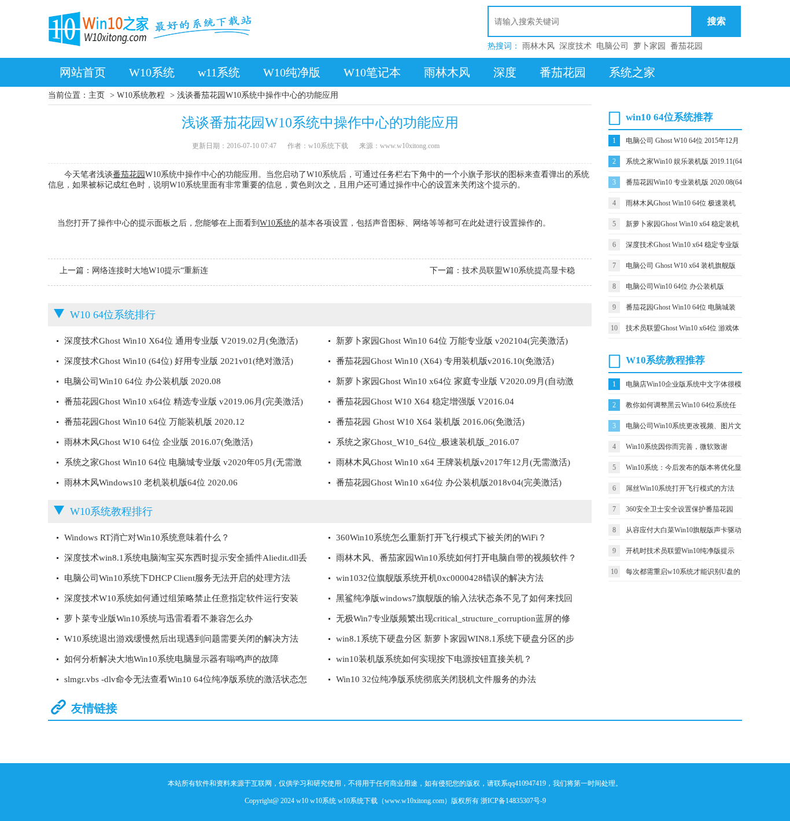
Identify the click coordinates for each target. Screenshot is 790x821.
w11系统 (219, 72)
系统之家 (632, 72)
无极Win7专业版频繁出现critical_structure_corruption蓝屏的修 (453, 618)
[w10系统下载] (152, 29)
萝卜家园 (649, 46)
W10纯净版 (291, 72)
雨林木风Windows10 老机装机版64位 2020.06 (151, 482)
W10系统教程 (141, 95)
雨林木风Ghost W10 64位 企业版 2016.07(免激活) (158, 442)
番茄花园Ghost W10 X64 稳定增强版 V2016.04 (425, 401)
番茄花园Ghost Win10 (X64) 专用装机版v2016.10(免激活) (445, 361)
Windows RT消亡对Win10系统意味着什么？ (147, 537)
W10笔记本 (372, 72)
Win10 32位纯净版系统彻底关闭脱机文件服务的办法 (436, 679)
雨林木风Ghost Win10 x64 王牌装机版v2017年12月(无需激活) (453, 462)
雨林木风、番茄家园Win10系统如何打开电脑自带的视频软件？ (456, 557)
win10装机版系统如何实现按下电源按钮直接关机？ (434, 659)
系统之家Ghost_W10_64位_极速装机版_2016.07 (427, 442)
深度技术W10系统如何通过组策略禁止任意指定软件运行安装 (181, 598)
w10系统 (323, 801)
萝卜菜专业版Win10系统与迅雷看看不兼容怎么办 (158, 618)
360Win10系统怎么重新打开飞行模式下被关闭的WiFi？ (441, 537)
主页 (96, 95)
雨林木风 (538, 46)
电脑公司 (612, 46)
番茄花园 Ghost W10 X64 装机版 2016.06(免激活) (430, 421)
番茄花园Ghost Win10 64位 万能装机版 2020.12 (154, 421)
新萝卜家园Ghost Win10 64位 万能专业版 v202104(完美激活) (452, 340)
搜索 (716, 21)
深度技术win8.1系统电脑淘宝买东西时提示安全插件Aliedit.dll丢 (185, 557)
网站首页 (83, 72)
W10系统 (152, 72)
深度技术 (575, 46)
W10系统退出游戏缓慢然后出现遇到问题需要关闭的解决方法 (181, 638)
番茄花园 (686, 46)
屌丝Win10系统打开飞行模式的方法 (680, 488)
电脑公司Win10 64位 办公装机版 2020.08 (142, 381)
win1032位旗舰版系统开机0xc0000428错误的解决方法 (440, 578)
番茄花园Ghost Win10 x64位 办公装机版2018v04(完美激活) (449, 482)
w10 (302, 801)
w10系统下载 (358, 801)
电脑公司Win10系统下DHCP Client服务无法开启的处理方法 (177, 578)
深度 (504, 72)
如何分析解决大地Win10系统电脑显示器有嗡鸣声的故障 (171, 659)
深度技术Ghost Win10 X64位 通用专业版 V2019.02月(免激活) (181, 340)
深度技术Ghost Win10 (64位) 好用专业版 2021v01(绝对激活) (178, 361)
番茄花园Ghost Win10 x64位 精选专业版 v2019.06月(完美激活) (183, 401)
